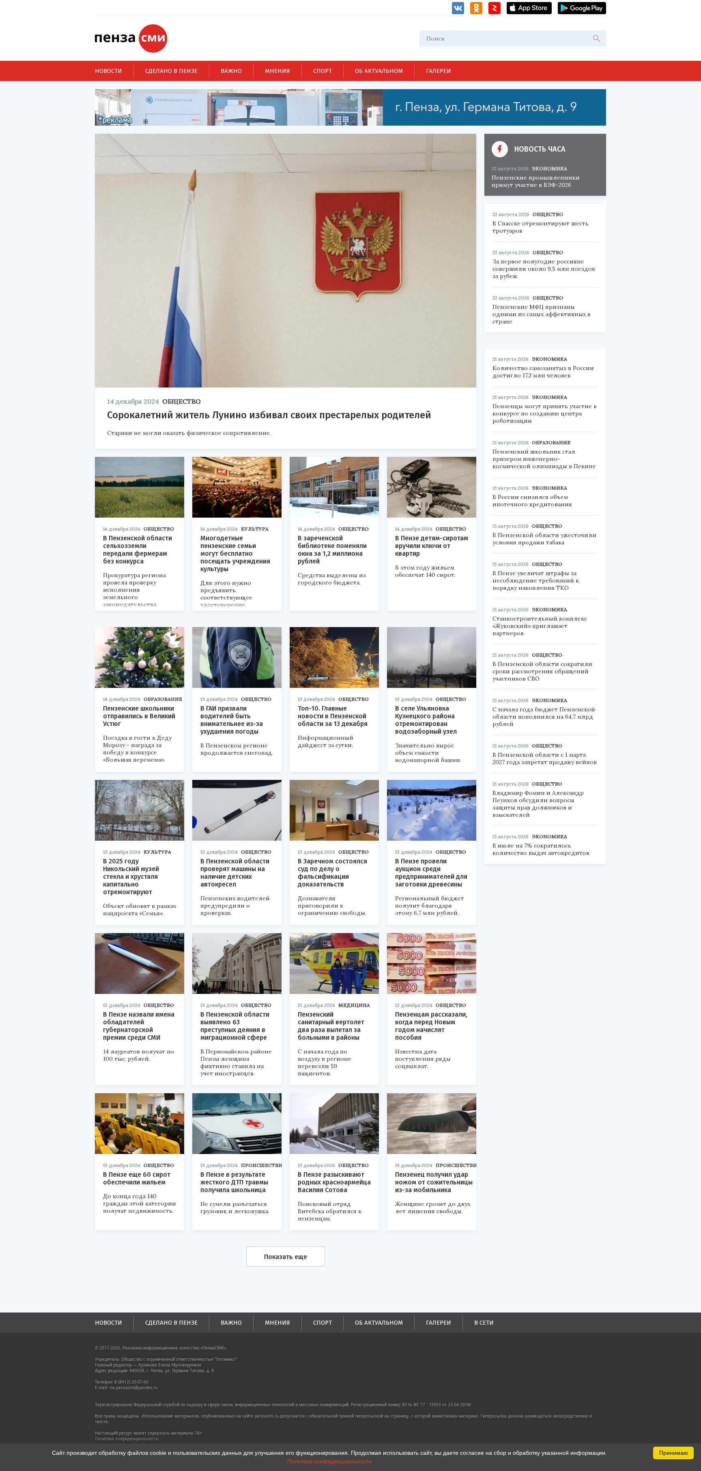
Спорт (322, 71)
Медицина (354, 1005)
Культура (255, 529)
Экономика (549, 168)
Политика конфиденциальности (126, 1438)
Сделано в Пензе (171, 71)
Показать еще (285, 1257)
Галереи (438, 71)
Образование (163, 699)
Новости (108, 71)
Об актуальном (379, 71)
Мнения (277, 71)
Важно (231, 71)
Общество (181, 401)
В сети (484, 1322)
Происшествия (263, 1165)
